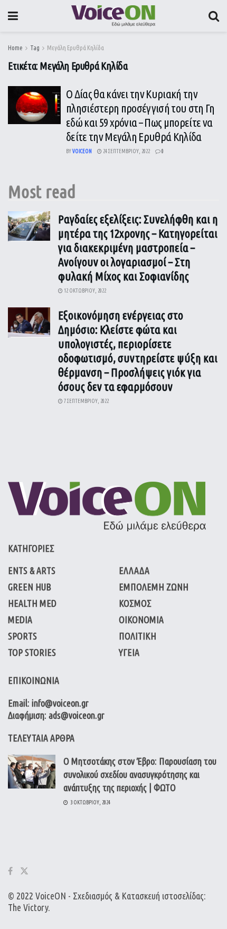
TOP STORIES (32, 652)
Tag (35, 47)
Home (15, 47)
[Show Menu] (13, 16)
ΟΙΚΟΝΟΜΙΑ (141, 619)
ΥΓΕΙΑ (129, 652)
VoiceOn (82, 151)
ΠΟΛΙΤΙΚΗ (137, 636)
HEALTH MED (32, 603)
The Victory (28, 907)
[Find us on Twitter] (24, 871)
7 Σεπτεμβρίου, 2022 (86, 401)
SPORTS (22, 636)
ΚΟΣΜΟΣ (135, 603)
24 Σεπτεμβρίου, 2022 (126, 151)
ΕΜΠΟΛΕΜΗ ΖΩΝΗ (153, 586)
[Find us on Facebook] (10, 871)
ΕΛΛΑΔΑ (134, 570)
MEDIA (20, 619)
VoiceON (50, 895)
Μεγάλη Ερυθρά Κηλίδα (75, 47)
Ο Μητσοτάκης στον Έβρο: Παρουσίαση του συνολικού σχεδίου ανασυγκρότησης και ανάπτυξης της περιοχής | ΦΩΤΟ (139, 774)
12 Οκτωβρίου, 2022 (84, 291)
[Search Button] (214, 16)
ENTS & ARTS (31, 570)
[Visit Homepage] (113, 15)
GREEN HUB (29, 586)
